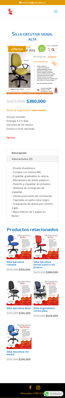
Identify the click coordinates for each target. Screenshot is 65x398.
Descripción (19, 152)
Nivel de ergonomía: (26, 110)
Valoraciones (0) (22, 158)
